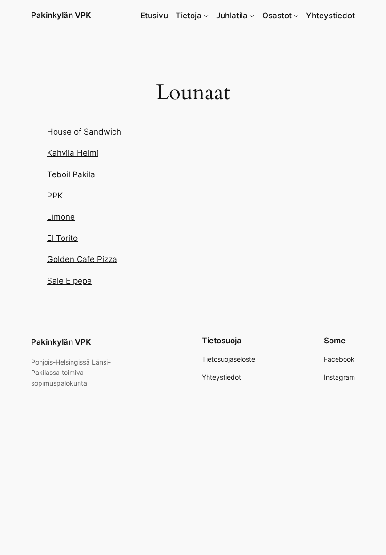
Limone (61, 217)
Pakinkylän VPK (61, 15)
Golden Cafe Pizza (82, 259)
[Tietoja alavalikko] (206, 15)
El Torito (62, 238)
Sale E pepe (69, 280)
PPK (55, 195)
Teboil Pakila (71, 174)
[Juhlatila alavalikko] (251, 15)
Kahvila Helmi (72, 153)
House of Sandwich (84, 131)
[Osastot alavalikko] (296, 15)
